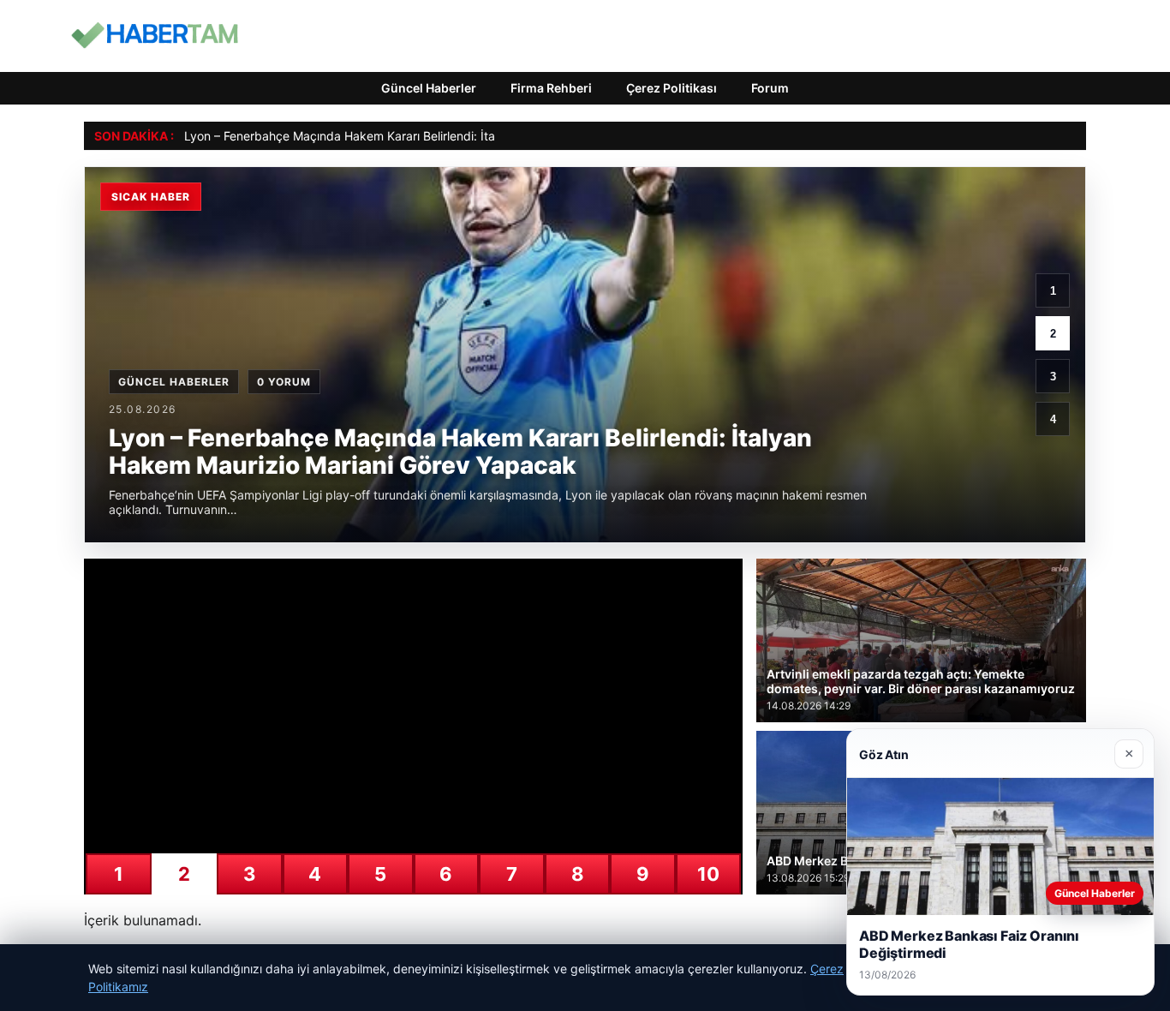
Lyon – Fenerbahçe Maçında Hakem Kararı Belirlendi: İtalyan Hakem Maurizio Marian (418, 136)
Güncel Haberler (428, 88)
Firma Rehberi (551, 88)
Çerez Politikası (671, 88)
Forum (770, 88)
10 (708, 874)
